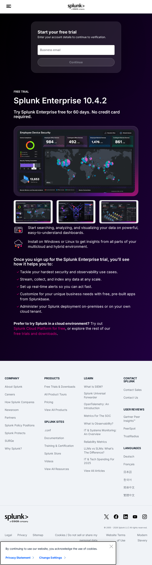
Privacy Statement (18, 557)
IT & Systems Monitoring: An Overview (100, 432)
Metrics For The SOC (97, 415)
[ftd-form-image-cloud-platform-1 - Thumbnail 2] (76, 211)
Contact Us (131, 397)
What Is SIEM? (93, 386)
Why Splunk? (13, 448)
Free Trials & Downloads (59, 386)
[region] (58, 553)
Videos (48, 461)
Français (129, 464)
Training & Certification (59, 445)
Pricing (48, 402)
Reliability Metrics (95, 441)
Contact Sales (133, 389)
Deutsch (129, 456)
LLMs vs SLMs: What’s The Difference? (98, 450)
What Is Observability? (98, 423)
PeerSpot (130, 428)
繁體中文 (129, 495)
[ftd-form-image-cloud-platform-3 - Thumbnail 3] (118, 211)
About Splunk (13, 386)
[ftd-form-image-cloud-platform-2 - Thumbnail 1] (33, 211)
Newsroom (12, 409)
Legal (8, 535)
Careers (10, 394)
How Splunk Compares (19, 402)
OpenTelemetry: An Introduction (96, 406)
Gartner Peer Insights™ (132, 418)
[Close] (111, 546)
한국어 (128, 479)
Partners (10, 417)
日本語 (128, 472)
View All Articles (94, 470)
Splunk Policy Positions (19, 425)
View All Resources (56, 469)
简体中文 (129, 487)
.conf (47, 430)
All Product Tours (55, 394)
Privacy (22, 535)
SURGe (9, 440)
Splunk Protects (15, 433)
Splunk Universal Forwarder (94, 395)
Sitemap (38, 535)
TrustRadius (131, 436)
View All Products (55, 409)
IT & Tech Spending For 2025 (99, 461)
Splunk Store (52, 453)
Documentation (54, 438)
